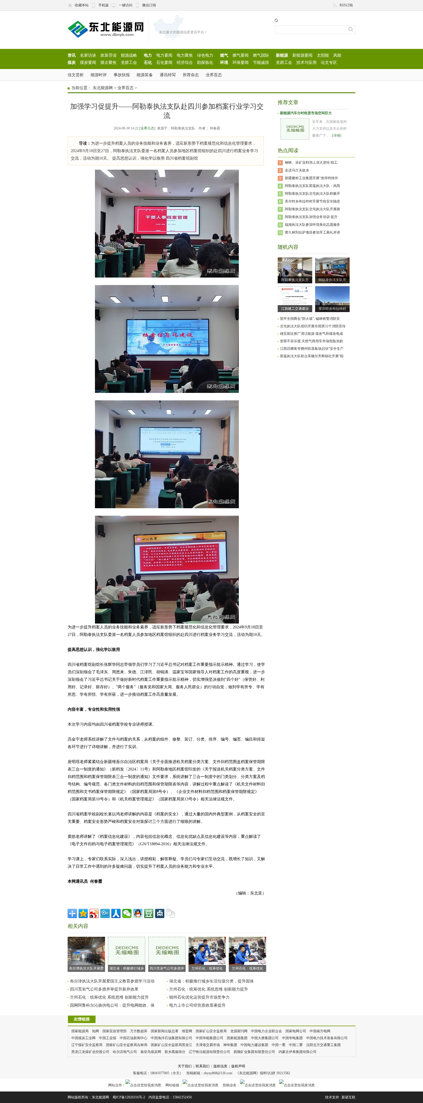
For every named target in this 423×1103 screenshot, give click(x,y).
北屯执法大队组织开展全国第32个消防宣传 (313, 326)
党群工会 (129, 62)
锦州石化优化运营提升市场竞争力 (199, 997)
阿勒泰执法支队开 (295, 280)
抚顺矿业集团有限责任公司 (254, 1052)
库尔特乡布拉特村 (332, 309)
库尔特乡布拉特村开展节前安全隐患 (312, 201)
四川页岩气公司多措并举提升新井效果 (104, 989)
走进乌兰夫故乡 (297, 170)
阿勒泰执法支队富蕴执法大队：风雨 (312, 186)
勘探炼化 (205, 62)
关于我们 (185, 1066)
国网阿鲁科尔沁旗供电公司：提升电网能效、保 (112, 1005)
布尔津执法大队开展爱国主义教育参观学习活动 (112, 981)
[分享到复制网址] (170, 913)
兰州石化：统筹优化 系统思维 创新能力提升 (208, 989)
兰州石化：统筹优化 (207, 968)
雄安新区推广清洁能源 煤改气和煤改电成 (311, 334)
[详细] (336, 135)
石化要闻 (164, 62)
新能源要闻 (302, 55)
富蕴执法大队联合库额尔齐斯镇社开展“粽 (312, 356)
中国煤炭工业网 (83, 1038)
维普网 (187, 1031)
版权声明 (238, 1066)
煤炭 (72, 62)
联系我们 (202, 1066)
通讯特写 (168, 74)
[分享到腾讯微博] (105, 913)
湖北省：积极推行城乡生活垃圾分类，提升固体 (211, 981)
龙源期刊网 (238, 1031)
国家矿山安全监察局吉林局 (126, 1045)
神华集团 (230, 1045)
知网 (95, 1031)
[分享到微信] (127, 913)
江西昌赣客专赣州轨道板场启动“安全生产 (312, 349)
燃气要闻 (241, 55)
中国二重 (296, 1045)
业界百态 (214, 74)
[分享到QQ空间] (83, 913)
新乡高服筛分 (175, 1052)
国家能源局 (80, 1031)
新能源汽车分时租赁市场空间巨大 (306, 113)
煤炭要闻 (88, 62)
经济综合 (185, 62)
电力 (148, 55)
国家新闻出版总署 (164, 1031)
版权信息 (220, 1066)
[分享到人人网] (116, 913)
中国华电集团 (292, 1038)
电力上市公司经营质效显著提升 (197, 1005)
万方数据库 (138, 1031)
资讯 (72, 55)
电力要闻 (164, 55)
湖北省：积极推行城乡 (126, 968)
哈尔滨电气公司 (125, 1052)
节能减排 (261, 62)
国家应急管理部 (114, 1031)
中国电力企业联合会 (266, 1031)
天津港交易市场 (208, 1045)
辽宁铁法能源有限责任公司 (209, 1052)
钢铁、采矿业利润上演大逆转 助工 (311, 162)
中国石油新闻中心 (133, 1038)
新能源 (282, 55)
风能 (337, 55)
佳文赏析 (76, 74)
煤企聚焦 (108, 62)
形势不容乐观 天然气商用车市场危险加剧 (311, 341)
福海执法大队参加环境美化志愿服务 (312, 225)
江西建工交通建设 (295, 309)
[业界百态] (147, 128)
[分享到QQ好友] (137, 913)
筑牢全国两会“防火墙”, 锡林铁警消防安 (310, 319)
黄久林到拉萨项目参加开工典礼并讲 (312, 232)
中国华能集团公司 (209, 1038)
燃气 (224, 55)
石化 (148, 62)
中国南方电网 (320, 1031)
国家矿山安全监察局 (211, 1031)
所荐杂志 (191, 74)
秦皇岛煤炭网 (150, 1052)
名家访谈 (88, 55)
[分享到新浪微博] (94, 913)
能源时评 (99, 74)
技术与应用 (306, 62)
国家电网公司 (295, 1031)
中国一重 (278, 1045)
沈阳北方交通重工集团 (323, 1045)
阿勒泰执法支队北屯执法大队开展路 (312, 209)
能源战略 (129, 55)
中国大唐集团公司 (265, 1038)
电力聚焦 (185, 55)
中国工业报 (107, 1038)
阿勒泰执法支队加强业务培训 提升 (311, 217)
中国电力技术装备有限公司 (327, 1038)
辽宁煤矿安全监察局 (86, 1045)
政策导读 (108, 55)
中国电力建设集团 (254, 1045)
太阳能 (323, 55)
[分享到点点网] (159, 913)
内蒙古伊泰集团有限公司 (298, 1052)
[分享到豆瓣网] (148, 913)
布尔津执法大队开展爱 (86, 968)
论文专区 (329, 62)
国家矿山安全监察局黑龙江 (171, 1045)
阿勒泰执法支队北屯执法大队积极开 (312, 194)
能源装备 (145, 74)
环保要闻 (241, 62)
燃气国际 (261, 55)
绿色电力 (205, 55)
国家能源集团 (237, 1038)
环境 (224, 62)
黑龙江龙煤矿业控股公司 (90, 1052)
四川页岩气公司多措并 (167, 968)
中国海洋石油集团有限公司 (171, 1038)
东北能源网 (103, 88)
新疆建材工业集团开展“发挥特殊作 (311, 178)
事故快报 (122, 74)
